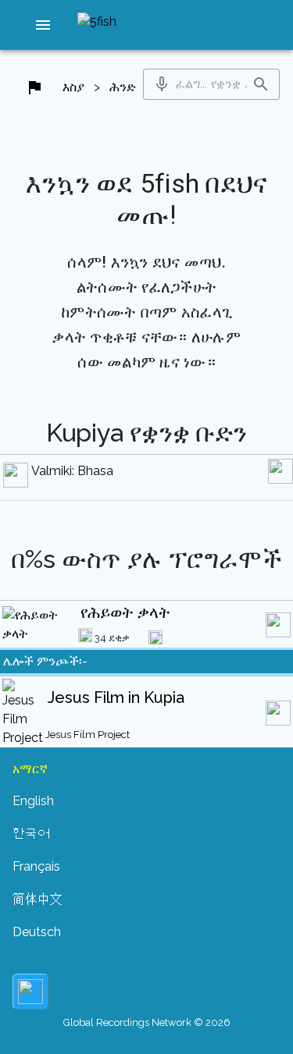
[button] (42, 24)
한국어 (31, 833)
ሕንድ (122, 87)
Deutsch (37, 931)
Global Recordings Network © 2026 (146, 1022)
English (33, 800)
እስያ (73, 87)
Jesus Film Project (87, 734)
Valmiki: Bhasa (72, 470)
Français (36, 866)
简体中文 (38, 899)
